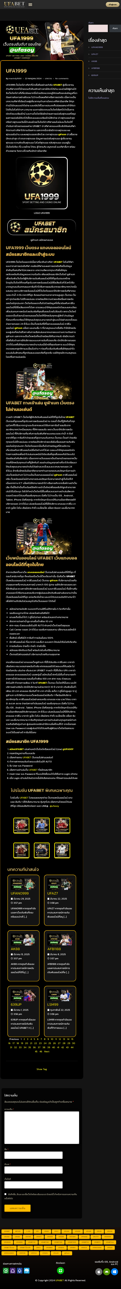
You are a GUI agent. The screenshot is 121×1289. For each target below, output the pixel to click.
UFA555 (17, 1237)
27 (59, 1043)
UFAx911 (56, 1253)
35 (29, 1047)
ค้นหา (91, 22)
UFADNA (73, 1248)
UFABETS (97, 1242)
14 (68, 1039)
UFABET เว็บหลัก (25, 1248)
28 (64, 1043)
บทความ (48, 78)
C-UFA (28, 1231)
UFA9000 (7, 1242)
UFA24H (66, 1231)
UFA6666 (84, 1237)
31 (11, 1047)
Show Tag (42, 1069)
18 (18, 1043)
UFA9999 (19, 1242)
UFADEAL (61, 1248)
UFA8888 (107, 1237)
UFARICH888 (97, 1248)
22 (35, 1043)
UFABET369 (58, 1242)
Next (46, 1051)
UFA (37, 1231)
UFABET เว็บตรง (9, 1248)
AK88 (15, 949)
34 (25, 1047)
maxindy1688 (15, 78)
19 (22, 1043)
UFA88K (77, 1231)
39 (48, 1047)
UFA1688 (72, 1237)
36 (34, 1047)
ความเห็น (9, 1109)
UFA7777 (96, 1237)
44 (72, 1047)
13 (64, 1039)
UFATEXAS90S (9, 1253)
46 (40, 1051)
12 (60, 1039)
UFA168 (88, 1231)
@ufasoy (54, 806)
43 (67, 1047)
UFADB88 (49, 1248)
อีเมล (7, 1164)
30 (73, 1043)
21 (31, 1043)
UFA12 (56, 1231)
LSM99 (52, 1004)
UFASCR (109, 1248)
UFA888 (50, 1237)
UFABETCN (85, 1242)
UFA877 (38, 1237)
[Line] (60, 1270)
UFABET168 (45, 1242)
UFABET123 (31, 1242)
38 (43, 1047)
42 (62, 1047)
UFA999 (61, 1237)
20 (26, 1043)
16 (9, 1043)
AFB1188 (54, 949)
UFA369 (6, 1237)
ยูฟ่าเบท (67, 1253)
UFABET (27, 757)
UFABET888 (72, 1242)
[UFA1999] (42, 40)
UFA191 (99, 1231)
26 (54, 1043)
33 (20, 1047)
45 (36, 1051)
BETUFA (18, 1231)
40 (53, 1047)
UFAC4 (38, 1248)
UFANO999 (20, 893)
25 (49, 1043)
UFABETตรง (110, 1242)
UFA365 (109, 1231)
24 (45, 1043)
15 (72, 1039)
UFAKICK (84, 1248)
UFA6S (46, 1231)
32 (15, 1047)
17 (14, 1043)
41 (58, 1047)
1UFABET (7, 1231)
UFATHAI (34, 1253)
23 (40, 1043)
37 (39, 1047)
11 (56, 1039)
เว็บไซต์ (7, 1179)
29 (68, 1043)
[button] (30, 4)
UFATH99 (22, 1253)
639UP (16, 1004)
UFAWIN (45, 1253)
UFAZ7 (52, 893)
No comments (61, 78)
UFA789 (28, 1237)
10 (52, 1039)
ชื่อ (6, 1149)
